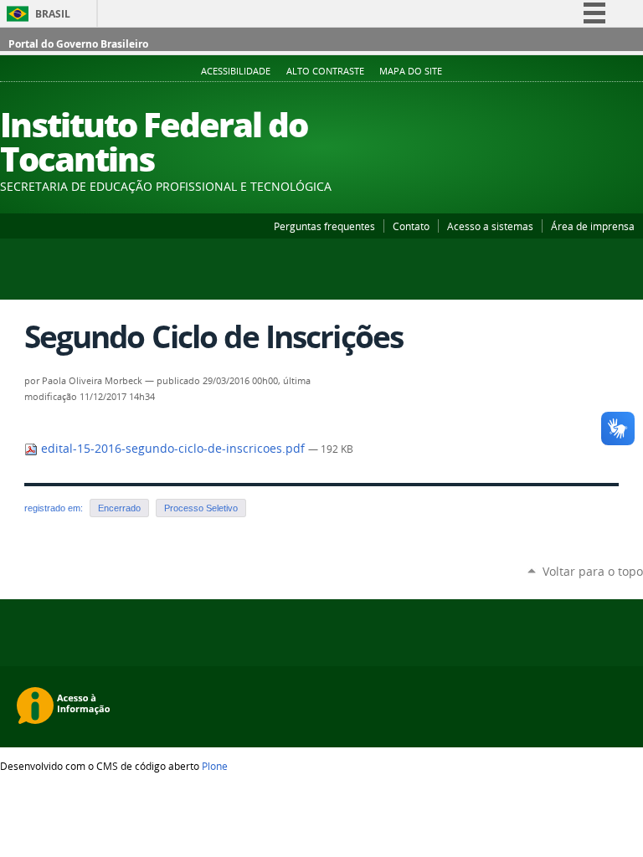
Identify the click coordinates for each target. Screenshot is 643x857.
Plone (215, 765)
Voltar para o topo (593, 571)
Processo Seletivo (201, 508)
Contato (411, 226)
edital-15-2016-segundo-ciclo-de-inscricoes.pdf (173, 448)
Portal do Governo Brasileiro (78, 44)
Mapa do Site (410, 71)
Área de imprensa (593, 226)
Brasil (52, 14)
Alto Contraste (325, 71)
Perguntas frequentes (324, 226)
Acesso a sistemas (490, 226)
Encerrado (119, 508)
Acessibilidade (235, 71)
